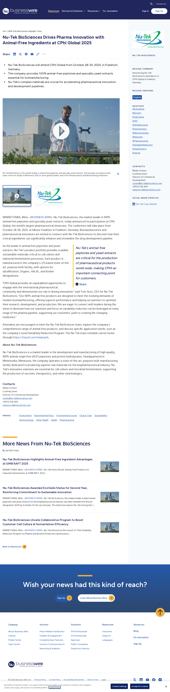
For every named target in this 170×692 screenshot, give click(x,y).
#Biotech (136, 113)
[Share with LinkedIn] (14, 54)
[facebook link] (153, 679)
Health (54, 420)
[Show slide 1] (17, 195)
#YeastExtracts (139, 149)
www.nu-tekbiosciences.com (17, 405)
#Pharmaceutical (140, 141)
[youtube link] (147, 680)
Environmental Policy (44, 415)
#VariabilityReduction (142, 145)
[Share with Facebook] (26, 54)
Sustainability (100, 415)
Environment (25, 415)
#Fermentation (139, 129)
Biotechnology (26, 420)
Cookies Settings (119, 686)
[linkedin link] (141, 679)
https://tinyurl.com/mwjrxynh (30, 337)
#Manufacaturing (140, 133)
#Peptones (137, 137)
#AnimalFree (138, 109)
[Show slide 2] (48, 195)
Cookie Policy (54, 687)
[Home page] (20, 11)
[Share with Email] (32, 54)
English (137, 97)
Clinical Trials (85, 415)
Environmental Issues (66, 415)
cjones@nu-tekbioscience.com (17, 398)
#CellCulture (138, 117)
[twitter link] (134, 679)
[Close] (166, 686)
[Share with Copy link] (38, 54)
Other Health (42, 420)
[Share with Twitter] (20, 54)
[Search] (151, 4)
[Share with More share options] (44, 54)
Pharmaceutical (67, 420)
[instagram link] (160, 679)
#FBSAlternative (140, 125)
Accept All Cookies (140, 686)
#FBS (135, 121)
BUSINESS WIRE (41, 217)
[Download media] (118, 173)
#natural (136, 153)
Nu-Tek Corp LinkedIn (146, 204)
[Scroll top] (160, 612)
